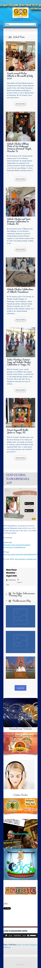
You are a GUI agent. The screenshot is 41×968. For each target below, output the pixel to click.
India (19, 944)
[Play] (6, 935)
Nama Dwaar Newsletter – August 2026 (11, 572)
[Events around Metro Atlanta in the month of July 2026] (20, 56)
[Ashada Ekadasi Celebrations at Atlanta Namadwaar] (20, 272)
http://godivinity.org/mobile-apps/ (26, 559)
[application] (20, 935)
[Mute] (28, 935)
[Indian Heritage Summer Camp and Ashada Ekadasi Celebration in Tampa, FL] (20, 342)
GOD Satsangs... (20, 713)
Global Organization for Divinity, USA (20, 14)
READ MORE (20, 104)
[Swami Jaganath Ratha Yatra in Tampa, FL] (20, 413)
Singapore (33, 944)
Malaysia (7, 947)
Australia (25, 944)
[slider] (33, 935)
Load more (20, 688)
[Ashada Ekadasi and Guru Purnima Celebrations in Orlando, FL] (20, 202)
